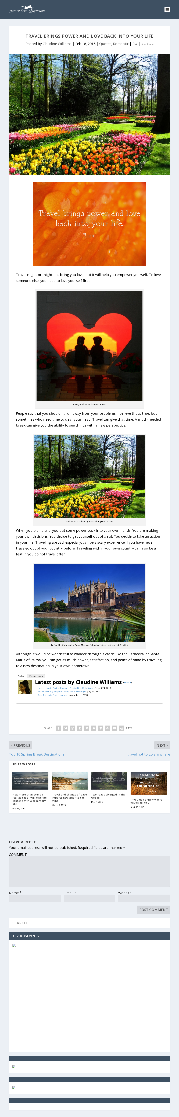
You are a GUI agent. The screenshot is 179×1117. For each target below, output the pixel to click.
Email (70, 892)
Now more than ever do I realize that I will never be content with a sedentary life (29, 799)
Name (15, 892)
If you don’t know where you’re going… (146, 801)
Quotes (105, 43)
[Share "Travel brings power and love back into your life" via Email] (114, 728)
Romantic (121, 43)
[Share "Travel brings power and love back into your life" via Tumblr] (79, 728)
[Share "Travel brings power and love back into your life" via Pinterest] (86, 728)
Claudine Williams (57, 43)
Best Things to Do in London (52, 695)
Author (21, 676)
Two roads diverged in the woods (108, 796)
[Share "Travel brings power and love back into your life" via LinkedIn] (93, 728)
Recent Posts (36, 676)
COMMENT (18, 854)
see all (127, 682)
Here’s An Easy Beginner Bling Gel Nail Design (62, 691)
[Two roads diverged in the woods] (109, 781)
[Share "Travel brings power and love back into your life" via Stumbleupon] (107, 728)
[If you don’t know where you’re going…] (148, 783)
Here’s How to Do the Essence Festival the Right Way (65, 688)
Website (124, 892)
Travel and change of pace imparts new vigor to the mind (69, 797)
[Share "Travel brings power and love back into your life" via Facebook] (58, 728)
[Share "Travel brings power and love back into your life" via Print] (121, 728)
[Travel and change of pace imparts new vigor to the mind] (70, 781)
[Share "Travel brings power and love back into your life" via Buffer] (100, 728)
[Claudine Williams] (25, 692)
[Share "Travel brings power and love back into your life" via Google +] (72, 728)
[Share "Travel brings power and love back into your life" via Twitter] (65, 728)
